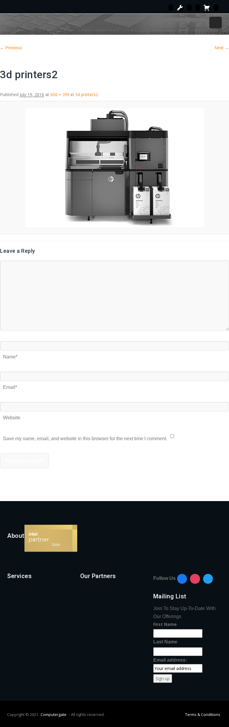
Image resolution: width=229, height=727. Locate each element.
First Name (165, 624)
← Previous (11, 47)
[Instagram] (195, 579)
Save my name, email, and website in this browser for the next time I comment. (85, 436)
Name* (10, 354)
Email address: (170, 660)
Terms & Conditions (202, 714)
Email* (10, 385)
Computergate (53, 714)
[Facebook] (182, 579)
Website (11, 415)
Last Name (165, 641)
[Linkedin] (208, 579)
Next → (221, 47)
